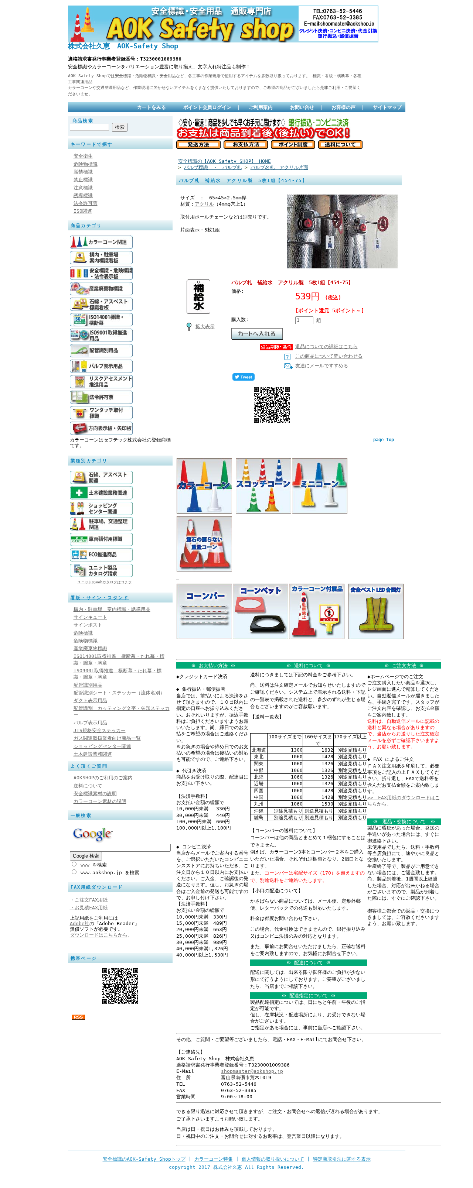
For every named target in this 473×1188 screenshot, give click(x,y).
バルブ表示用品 (90, 722)
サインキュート (90, 617)
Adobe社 (79, 923)
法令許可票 (86, 203)
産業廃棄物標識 (90, 648)
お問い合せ (302, 107)
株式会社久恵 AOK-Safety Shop (123, 46)
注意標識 (83, 187)
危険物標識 (86, 164)
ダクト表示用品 (90, 700)
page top (383, 439)
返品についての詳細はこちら (326, 346)
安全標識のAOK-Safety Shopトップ (144, 1159)
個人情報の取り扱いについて (273, 1159)
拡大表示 (205, 326)
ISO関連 (83, 211)
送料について (88, 786)
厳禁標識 (83, 172)
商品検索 (83, 120)
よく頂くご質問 (89, 766)
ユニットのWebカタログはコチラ (104, 582)
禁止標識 (83, 179)
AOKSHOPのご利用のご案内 (103, 777)
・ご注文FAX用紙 (89, 900)
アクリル (204, 204)
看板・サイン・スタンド (100, 597)
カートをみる (151, 107)
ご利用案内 (261, 107)
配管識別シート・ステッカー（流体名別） (119, 693)
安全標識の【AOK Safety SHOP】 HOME (224, 161)
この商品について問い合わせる (329, 356)
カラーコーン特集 (213, 1159)
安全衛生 (83, 156)
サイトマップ (387, 107)
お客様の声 (343, 107)
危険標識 (83, 633)
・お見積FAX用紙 (89, 907)
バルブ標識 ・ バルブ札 (213, 167)
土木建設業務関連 (93, 754)
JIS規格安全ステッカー (100, 730)
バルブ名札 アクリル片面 (279, 167)
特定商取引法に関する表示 (342, 1159)
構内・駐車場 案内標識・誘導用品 (112, 609)
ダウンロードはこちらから (98, 935)
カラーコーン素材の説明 (100, 801)
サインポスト (88, 625)
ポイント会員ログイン (207, 107)
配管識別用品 (88, 685)
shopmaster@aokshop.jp (252, 1071)
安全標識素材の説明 (95, 793)
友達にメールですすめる (321, 365)
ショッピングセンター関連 (102, 746)
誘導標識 (83, 195)
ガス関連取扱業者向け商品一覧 (107, 738)
